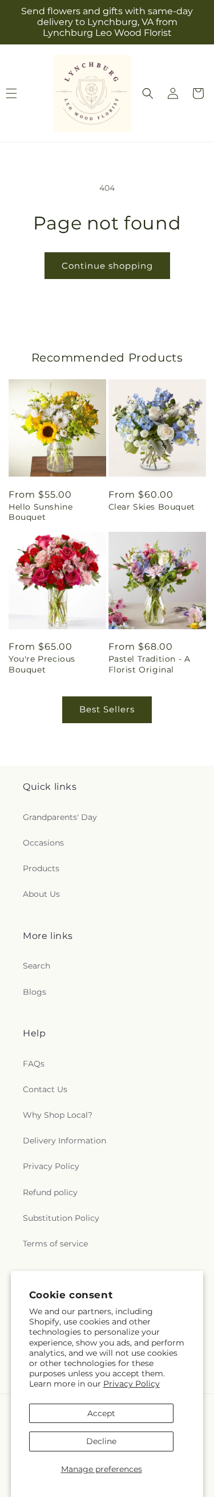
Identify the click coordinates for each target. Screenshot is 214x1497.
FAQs (34, 1064)
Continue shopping (107, 265)
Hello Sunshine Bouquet (40, 512)
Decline (101, 1441)
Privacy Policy (131, 1384)
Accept (101, 1413)
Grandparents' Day (60, 817)
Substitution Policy (61, 1218)
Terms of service (55, 1243)
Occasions (43, 843)
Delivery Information (64, 1140)
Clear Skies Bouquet (151, 507)
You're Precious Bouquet (42, 664)
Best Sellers (107, 709)
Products (41, 868)
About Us (41, 894)
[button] (147, 93)
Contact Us (45, 1089)
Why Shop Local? (57, 1115)
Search (36, 966)
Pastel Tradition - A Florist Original (149, 664)
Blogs (34, 992)
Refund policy (50, 1192)
